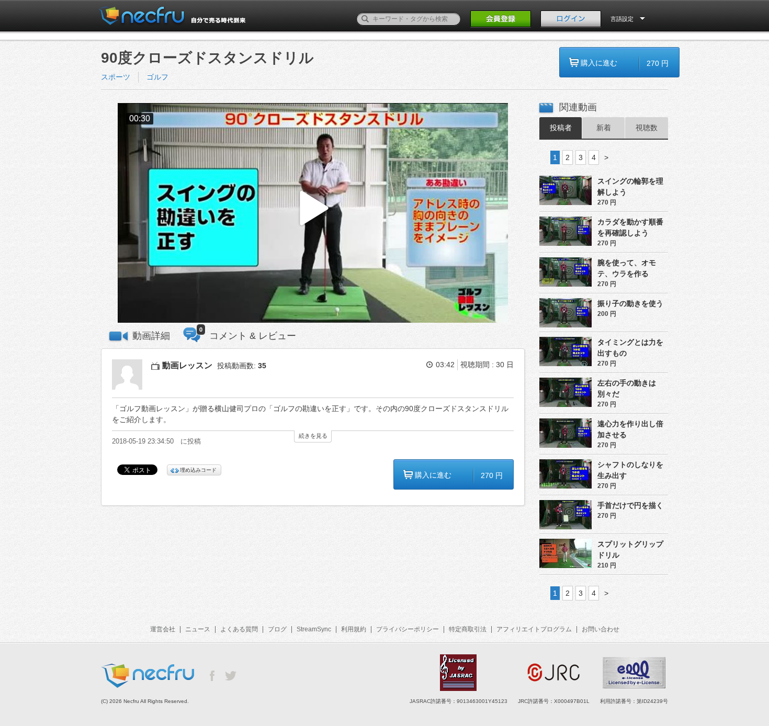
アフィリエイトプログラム (534, 629)
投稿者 (561, 127)
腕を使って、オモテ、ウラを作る (626, 268)
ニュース (197, 629)
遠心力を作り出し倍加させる (630, 429)
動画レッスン (187, 365)
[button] (313, 213)
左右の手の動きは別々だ (626, 388)
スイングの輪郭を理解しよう (630, 186)
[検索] (365, 18)
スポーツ (115, 77)
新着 (603, 127)
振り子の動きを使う (630, 303)
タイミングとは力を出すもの (630, 347)
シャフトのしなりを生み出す (630, 470)
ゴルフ (157, 77)
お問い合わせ (600, 629)
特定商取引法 (468, 629)
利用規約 (353, 629)
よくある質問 (239, 629)
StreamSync (314, 629)
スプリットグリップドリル (630, 549)
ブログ (277, 629)
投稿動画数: (241, 365)
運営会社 (162, 629)
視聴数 (647, 127)
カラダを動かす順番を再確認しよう (630, 227)
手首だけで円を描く (630, 505)
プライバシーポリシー (407, 629)
